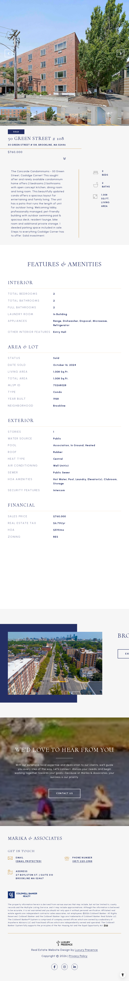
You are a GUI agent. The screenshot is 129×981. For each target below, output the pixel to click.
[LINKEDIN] (74, 967)
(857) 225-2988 (82, 861)
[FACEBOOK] (54, 967)
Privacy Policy (78, 956)
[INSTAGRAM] (64, 967)
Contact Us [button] (64, 793)
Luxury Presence (86, 950)
